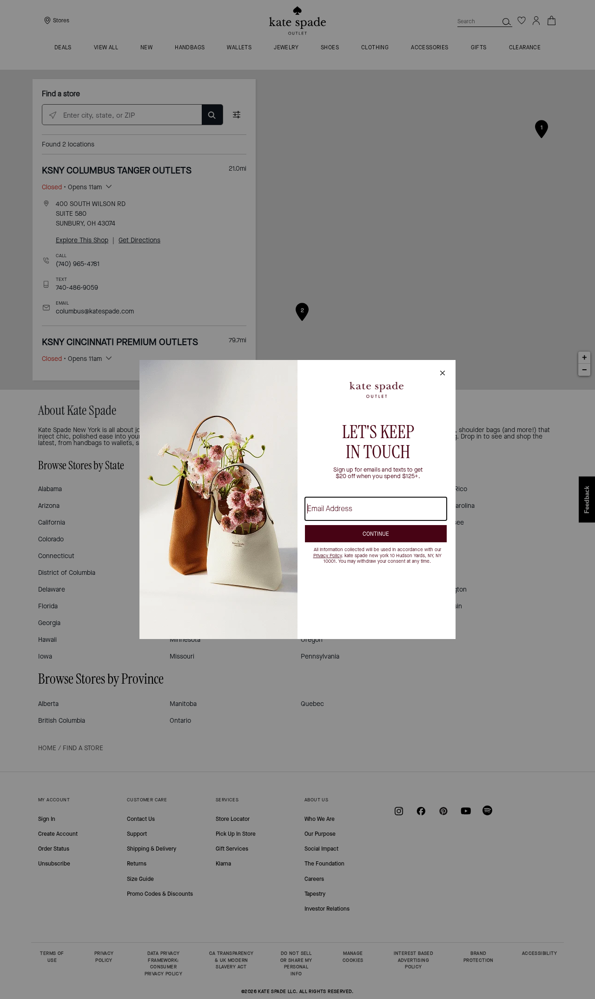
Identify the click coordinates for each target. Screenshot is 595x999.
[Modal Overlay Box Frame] (297, 499)
